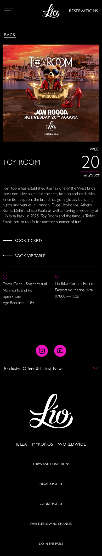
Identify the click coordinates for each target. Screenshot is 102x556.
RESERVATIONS (83, 11)
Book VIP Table (29, 255)
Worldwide (72, 444)
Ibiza (21, 444)
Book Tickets (28, 240)
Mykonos (42, 444)
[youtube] (60, 351)
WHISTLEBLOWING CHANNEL (51, 523)
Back (10, 34)
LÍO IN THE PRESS (51, 543)
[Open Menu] (9, 10)
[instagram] (42, 351)
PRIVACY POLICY (51, 483)
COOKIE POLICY (51, 503)
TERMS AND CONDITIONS (51, 463)
